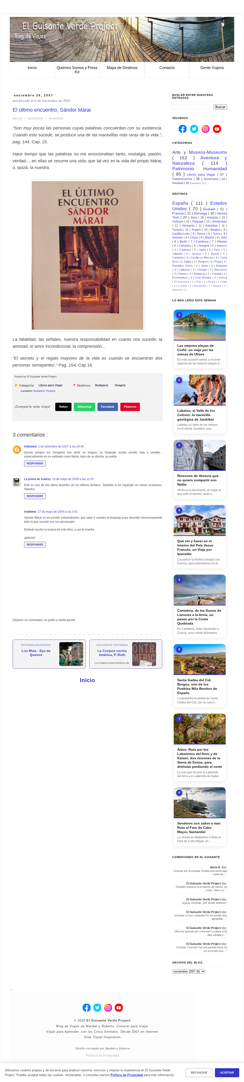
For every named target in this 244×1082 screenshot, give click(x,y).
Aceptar (227, 1072)
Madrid (210, 237)
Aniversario (212, 179)
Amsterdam (219, 221)
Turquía (177, 229)
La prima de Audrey (37, 479)
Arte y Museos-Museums (199, 152)
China (194, 237)
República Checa (183, 265)
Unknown (30, 446)
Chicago (202, 269)
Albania (222, 241)
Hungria (56, 118)
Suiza (217, 233)
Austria (216, 253)
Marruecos (220, 269)
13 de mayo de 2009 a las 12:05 (73, 479)
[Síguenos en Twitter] (194, 132)
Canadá (217, 273)
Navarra (217, 285)
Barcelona (184, 281)
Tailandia (178, 253)
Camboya (203, 241)
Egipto (188, 261)
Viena (205, 265)
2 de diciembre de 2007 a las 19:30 (61, 446)
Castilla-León (181, 233)
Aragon (197, 229)
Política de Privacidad (102, 1055)
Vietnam (178, 221)
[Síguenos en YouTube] (217, 132)
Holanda (213, 217)
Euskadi (210, 209)
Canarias (185, 245)
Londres (183, 285)
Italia (194, 217)
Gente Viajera (212, 68)
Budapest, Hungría (44, 390)
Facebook (107, 406)
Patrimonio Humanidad (199, 168)
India (224, 281)
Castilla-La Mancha (202, 257)
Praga (218, 261)
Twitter (63, 406)
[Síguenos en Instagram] (206, 132)
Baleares (222, 245)
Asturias (178, 237)
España (181, 203)
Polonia (183, 273)
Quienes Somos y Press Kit (77, 70)
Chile (199, 281)
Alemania (189, 225)
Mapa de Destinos (122, 68)
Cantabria (178, 257)
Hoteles (195, 183)
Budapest (36, 118)
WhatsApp (84, 406)
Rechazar (199, 1072)
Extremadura (180, 277)
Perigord (203, 261)
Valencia (177, 289)
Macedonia (200, 285)
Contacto (167, 68)
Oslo (224, 237)
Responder (35, 463)
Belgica (216, 229)
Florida (212, 281)
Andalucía (200, 273)
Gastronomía (182, 179)
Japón (203, 249)
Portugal (198, 221)
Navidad (178, 183)
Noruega (201, 213)
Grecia (223, 277)
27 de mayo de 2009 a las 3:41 (58, 511)
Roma (201, 233)
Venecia (197, 253)
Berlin (184, 241)
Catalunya (185, 249)
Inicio (32, 68)
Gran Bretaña (204, 277)
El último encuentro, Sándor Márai (52, 110)
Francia (178, 213)
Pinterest (130, 406)
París (217, 249)
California (185, 269)
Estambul (212, 225)
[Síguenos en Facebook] (183, 132)
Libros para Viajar (51, 385)
